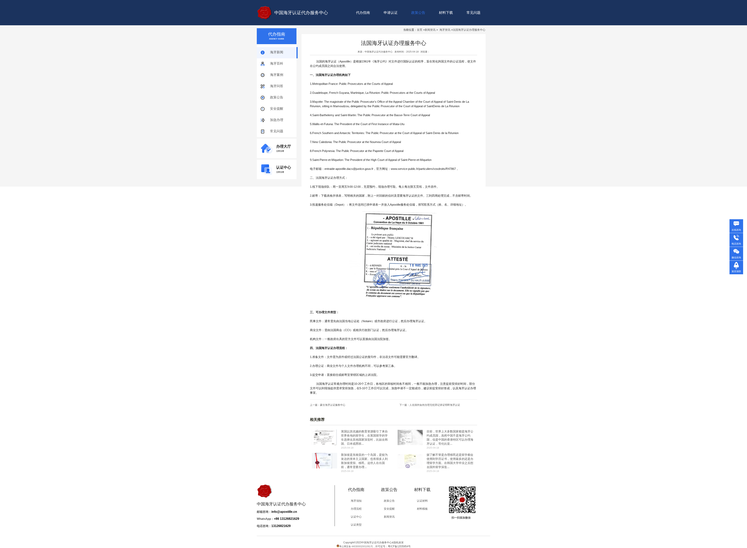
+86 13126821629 (286, 518)
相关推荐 (317, 419)
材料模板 (422, 508)
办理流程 (356, 508)
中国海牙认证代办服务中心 (301, 12)
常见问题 (473, 13)
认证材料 (422, 500)
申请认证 (391, 13)
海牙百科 (276, 63)
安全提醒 (276, 108)
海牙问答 (276, 86)
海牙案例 (276, 75)
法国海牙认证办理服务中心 (469, 29)
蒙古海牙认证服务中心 (332, 404)
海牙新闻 (276, 52)
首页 (419, 29)
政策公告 (276, 97)
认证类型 (356, 524)
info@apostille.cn (284, 511)
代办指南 (363, 13)
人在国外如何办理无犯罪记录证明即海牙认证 (434, 404)
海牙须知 (356, 500)
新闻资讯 (430, 29)
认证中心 (356, 516)
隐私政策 (399, 542)
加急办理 (276, 120)
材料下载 (446, 13)
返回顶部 (736, 271)
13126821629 (281, 526)
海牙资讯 (444, 29)
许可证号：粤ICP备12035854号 (393, 546)
